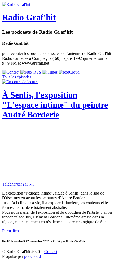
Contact (50, 251)
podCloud (32, 256)
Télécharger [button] (19, 184)
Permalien (10, 231)
